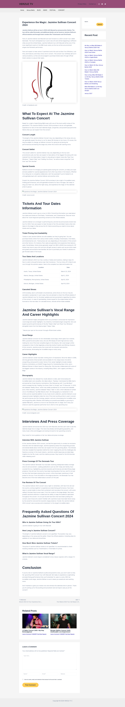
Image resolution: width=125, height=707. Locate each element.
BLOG (39, 10)
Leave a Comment (26, 634)
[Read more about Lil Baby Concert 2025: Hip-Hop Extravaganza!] (35, 621)
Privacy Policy (82, 4)
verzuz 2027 (88, 93)
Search (86, 21)
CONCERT (61, 10)
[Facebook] (102, 4)
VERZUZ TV (26, 4)
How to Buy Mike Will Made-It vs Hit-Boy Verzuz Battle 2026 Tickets (94, 77)
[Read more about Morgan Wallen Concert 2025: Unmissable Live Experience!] (63, 621)
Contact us (92, 4)
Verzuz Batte (31, 10)
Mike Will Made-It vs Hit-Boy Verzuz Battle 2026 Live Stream (93, 88)
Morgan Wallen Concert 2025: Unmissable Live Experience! (60, 631)
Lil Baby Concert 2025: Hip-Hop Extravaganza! (33, 631)
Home (22, 10)
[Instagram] (99, 4)
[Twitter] (105, 4)
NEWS (45, 10)
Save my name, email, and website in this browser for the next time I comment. (43, 679)
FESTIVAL (53, 10)
